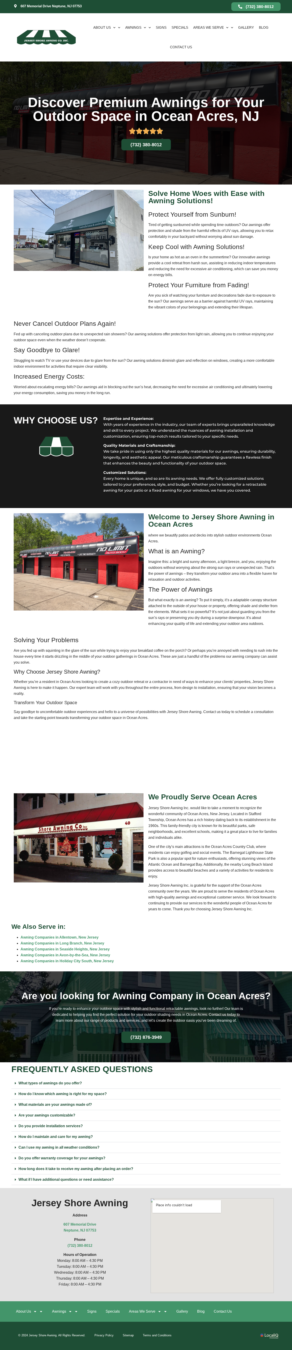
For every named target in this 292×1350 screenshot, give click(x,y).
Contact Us (181, 47)
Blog (264, 27)
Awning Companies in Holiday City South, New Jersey (67, 961)
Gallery (246, 27)
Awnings (133, 27)
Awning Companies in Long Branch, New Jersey (62, 943)
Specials (180, 27)
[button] (146, 1083)
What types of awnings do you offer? (50, 1083)
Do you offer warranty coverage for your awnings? (61, 1158)
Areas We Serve (208, 27)
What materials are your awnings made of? (55, 1104)
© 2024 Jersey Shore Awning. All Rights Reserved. (51, 1335)
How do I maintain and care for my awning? (55, 1137)
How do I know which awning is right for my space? (62, 1094)
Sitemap (128, 1335)
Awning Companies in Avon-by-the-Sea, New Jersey (65, 955)
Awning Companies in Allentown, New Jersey (60, 937)
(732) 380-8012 (80, 1245)
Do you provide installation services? (50, 1126)
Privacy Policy (104, 1335)
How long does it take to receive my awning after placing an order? (75, 1169)
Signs (161, 27)
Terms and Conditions (157, 1335)
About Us (102, 27)
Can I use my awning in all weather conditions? (58, 1147)
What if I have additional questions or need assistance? (66, 1179)
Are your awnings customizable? (46, 1115)
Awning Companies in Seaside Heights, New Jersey (65, 949)
